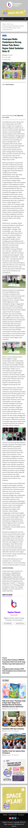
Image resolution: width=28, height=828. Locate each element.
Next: (14, 670)
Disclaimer (21, 815)
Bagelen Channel (8, 55)
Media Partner (13, 815)
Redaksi (5, 815)
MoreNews (17, 824)
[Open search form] (25, 18)
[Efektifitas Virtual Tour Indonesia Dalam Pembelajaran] (14, 741)
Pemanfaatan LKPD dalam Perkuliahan (13, 729)
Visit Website (8, 623)
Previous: (13, 661)
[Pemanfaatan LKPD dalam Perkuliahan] (14, 719)
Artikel (4, 35)
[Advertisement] (14, 101)
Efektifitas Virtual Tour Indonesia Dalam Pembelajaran (13, 752)
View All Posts (20, 623)
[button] (2, 18)
